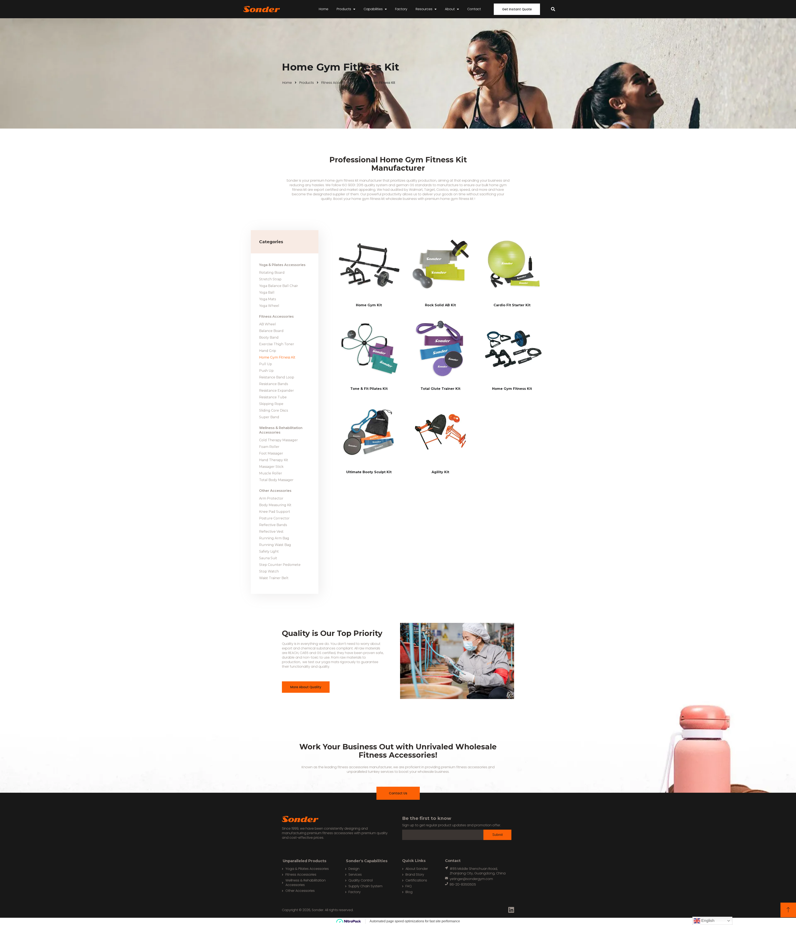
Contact (474, 9)
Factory (401, 9)
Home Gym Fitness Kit (277, 357)
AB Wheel (267, 324)
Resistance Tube (273, 397)
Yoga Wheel (269, 306)
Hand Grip (267, 351)
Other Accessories (275, 491)
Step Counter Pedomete (280, 565)
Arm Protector (271, 498)
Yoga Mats (267, 299)
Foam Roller (269, 447)
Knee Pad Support (274, 512)
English (707, 920)
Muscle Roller (270, 473)
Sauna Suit (268, 558)
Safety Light (269, 551)
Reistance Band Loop (276, 377)
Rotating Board (272, 273)
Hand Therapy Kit (273, 460)
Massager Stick (271, 467)
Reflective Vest (271, 532)
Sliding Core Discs (273, 410)
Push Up (266, 371)
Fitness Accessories (336, 82)
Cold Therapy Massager (278, 440)
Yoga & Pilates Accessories (282, 265)
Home (323, 9)
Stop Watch (269, 571)
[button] (517, 9)
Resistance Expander (276, 391)
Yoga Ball (266, 292)
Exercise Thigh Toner (276, 344)
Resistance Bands (273, 384)
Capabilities (373, 9)
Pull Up (265, 364)
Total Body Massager (276, 480)
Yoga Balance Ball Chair (278, 286)
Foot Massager (271, 453)
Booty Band (269, 337)
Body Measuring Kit (275, 505)
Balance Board (271, 331)
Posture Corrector (274, 518)
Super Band (269, 417)
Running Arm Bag (274, 538)
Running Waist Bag (275, 545)
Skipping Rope (271, 404)
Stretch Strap (270, 279)
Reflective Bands (273, 525)
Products (344, 9)
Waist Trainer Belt (274, 578)
